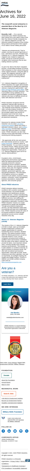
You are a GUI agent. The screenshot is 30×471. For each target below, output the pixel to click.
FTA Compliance (7, 468)
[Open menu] (21, 4)
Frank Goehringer (7, 143)
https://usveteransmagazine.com (11, 262)
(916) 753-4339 (15, 314)
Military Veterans (19, 364)
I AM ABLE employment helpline (12, 124)
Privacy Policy (15, 461)
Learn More (7, 284)
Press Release (12, 362)
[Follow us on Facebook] (3, 431)
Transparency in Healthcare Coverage (13, 466)
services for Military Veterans (16, 420)
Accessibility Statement (20, 468)
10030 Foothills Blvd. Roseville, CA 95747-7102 (10, 440)
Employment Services (6, 364)
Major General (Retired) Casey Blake (13, 89)
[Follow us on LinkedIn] (9, 431)
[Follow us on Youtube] (15, 431)
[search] (26, 4)
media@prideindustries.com (15, 317)
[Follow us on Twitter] (26, 431)
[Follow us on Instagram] (21, 431)
